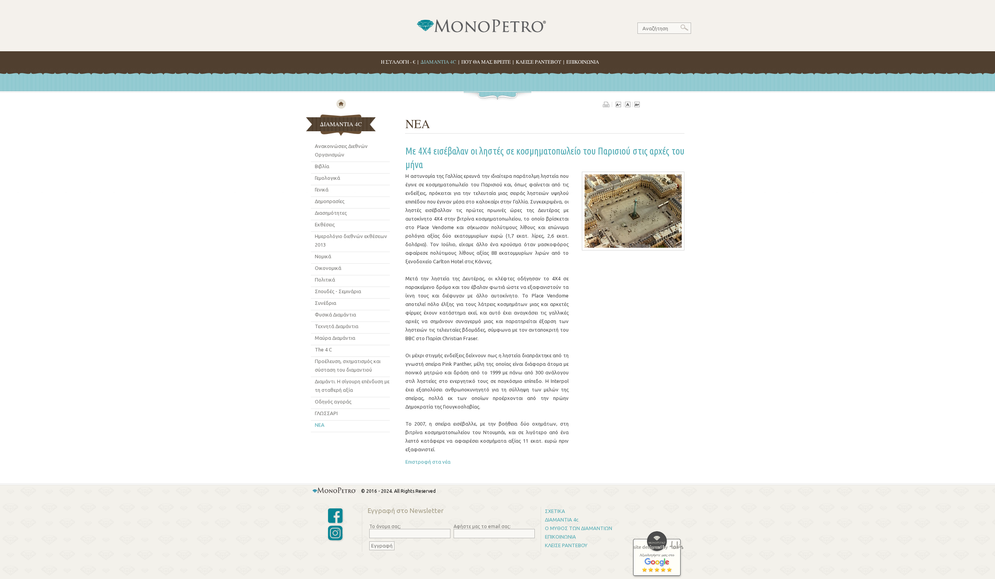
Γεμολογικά (327, 178)
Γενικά (321, 189)
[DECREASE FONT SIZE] (618, 105)
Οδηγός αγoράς (333, 401)
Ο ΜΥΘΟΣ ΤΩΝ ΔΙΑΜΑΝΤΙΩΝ (578, 528)
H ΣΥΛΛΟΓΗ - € (398, 61)
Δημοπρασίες (329, 201)
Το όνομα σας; (385, 526)
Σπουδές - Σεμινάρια (338, 291)
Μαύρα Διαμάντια (335, 338)
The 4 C (323, 349)
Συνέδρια (325, 303)
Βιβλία (322, 166)
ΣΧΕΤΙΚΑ (555, 511)
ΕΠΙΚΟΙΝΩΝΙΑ (582, 61)
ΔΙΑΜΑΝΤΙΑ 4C (438, 61)
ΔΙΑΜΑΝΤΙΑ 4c (561, 519)
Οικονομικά (328, 268)
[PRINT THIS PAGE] (607, 105)
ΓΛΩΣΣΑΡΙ (326, 413)
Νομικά (323, 256)
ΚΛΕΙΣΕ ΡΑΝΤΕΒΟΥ (538, 61)
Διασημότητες (331, 213)
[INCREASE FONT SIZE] (637, 105)
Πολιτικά (325, 279)
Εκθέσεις (325, 224)
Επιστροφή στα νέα (427, 461)
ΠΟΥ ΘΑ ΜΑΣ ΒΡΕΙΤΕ (486, 61)
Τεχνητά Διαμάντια (336, 326)
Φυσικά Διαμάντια (335, 314)
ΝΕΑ (320, 425)
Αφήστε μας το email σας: (482, 526)
